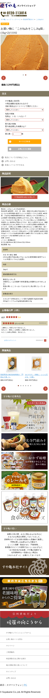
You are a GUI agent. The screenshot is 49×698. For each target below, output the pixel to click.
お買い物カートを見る (14, 639)
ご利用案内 (10, 652)
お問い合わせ (10, 161)
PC (25, 685)
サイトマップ (11, 672)
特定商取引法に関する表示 (16, 659)
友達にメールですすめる (14, 165)
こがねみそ (40, 19)
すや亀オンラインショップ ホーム (18, 633)
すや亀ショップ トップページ (11, 19)
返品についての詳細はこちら (16, 157)
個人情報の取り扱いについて (16, 665)
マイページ (10, 646)
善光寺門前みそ (28, 19)
